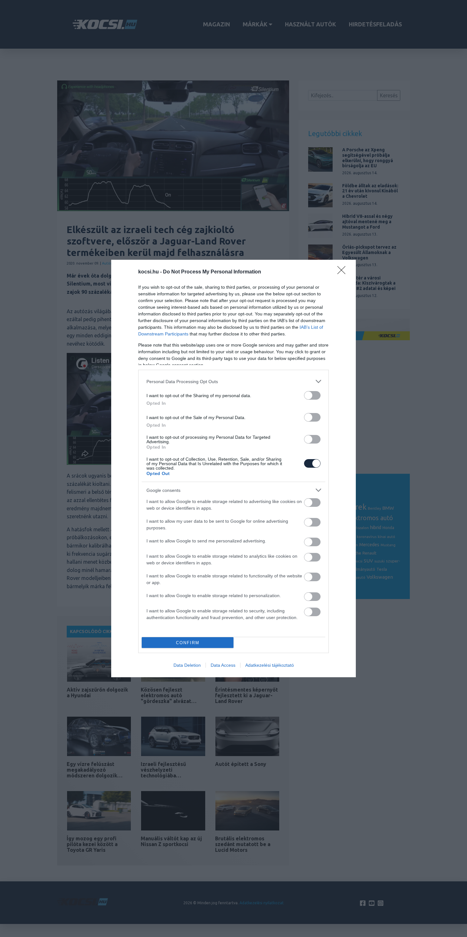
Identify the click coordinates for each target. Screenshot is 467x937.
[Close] (343, 272)
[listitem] (233, 381)
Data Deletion (187, 665)
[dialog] (233, 468)
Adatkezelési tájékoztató (269, 665)
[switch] (312, 395)
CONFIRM (188, 642)
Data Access (223, 665)
